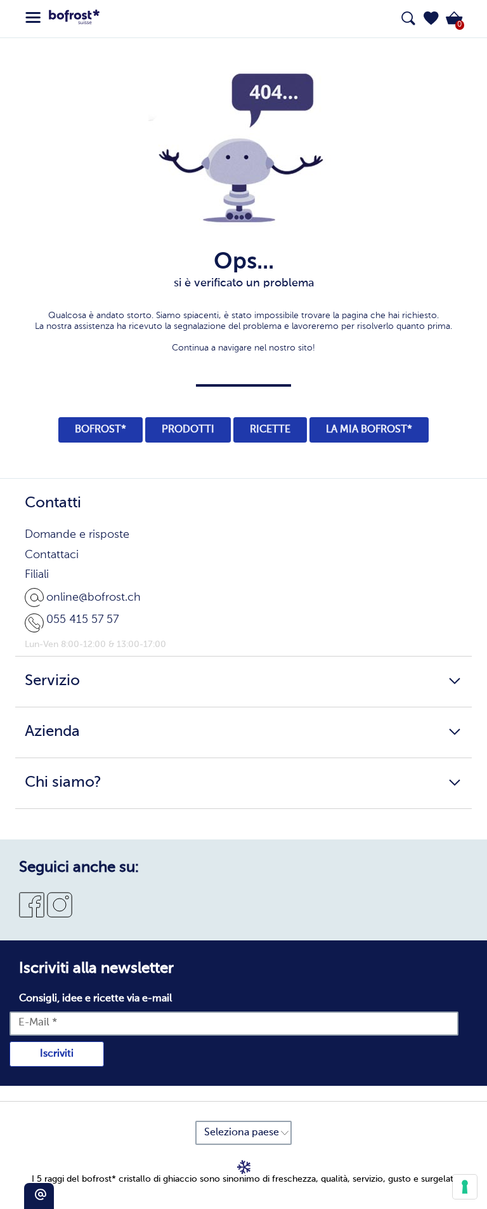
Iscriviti (57, 1054)
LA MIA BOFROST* (369, 430)
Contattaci (52, 555)
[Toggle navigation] (33, 18)
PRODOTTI (188, 430)
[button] (431, 18)
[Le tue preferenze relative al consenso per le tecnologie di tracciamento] (465, 1187)
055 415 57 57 (82, 619)
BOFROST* (100, 430)
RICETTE (270, 430)
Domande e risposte (77, 534)
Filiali (37, 574)
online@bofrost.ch (93, 597)
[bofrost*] (74, 19)
